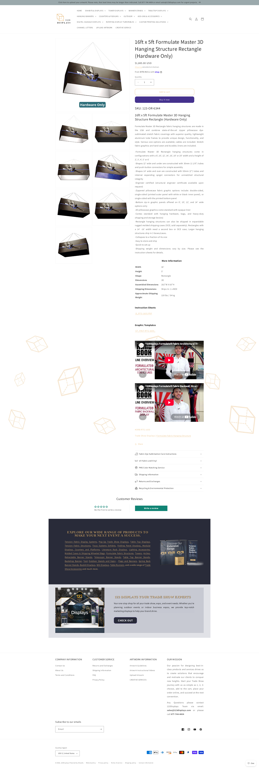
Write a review (151, 508)
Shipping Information (102, 670)
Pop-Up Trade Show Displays (114, 541)
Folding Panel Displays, (129, 545)
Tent (85, 561)
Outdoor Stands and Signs (102, 561)
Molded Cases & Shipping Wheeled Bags (85, 553)
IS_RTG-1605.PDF (143, 313)
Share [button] (140, 444)
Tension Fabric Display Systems (81, 541)
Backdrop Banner (73, 561)
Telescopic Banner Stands (107, 557)
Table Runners (117, 565)
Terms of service (116, 763)
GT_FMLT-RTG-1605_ (145, 330)
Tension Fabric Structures (78, 545)
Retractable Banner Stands (78, 557)
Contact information (146, 763)
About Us (59, 670)
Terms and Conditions (64, 675)
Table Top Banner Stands (136, 557)
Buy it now (164, 99)
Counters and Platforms (87, 549)
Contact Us (60, 665)
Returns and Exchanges (103, 665)
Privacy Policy (98, 680)
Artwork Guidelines (138, 665)
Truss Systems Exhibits (104, 545)
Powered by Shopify (77, 763)
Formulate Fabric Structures (120, 553)
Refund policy (91, 763)
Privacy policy (103, 763)
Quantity (138, 77)
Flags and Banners (127, 561)
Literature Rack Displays (114, 549)
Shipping (138, 67)
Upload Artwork (137, 675)
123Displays (65, 763)
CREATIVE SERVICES (138, 680)
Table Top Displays (140, 541)
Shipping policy (130, 763)
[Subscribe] (101, 729)
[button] (95, 10)
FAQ (94, 675)
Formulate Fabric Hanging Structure (173, 435)
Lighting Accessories (139, 549)
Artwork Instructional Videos (142, 670)
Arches (146, 553)
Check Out (125, 620)
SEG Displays (103, 565)
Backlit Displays (88, 565)
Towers (138, 553)
